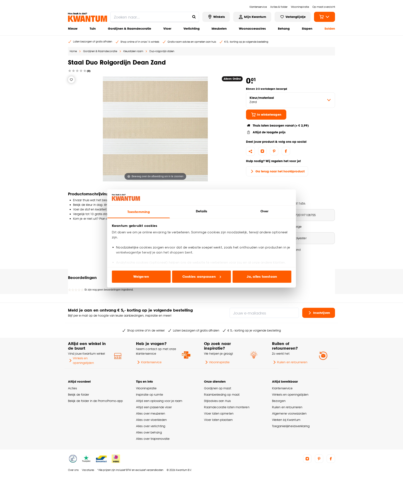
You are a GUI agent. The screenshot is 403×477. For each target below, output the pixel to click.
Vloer (167, 28)
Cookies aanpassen (199, 277)
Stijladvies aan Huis (217, 401)
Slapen (307, 28)
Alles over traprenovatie (153, 438)
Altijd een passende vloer (154, 407)
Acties (72, 388)
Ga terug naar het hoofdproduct (280, 171)
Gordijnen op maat (217, 388)
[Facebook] (286, 151)
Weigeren (141, 277)
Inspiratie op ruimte (149, 394)
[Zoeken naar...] (193, 16)
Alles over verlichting (150, 426)
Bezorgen (278, 401)
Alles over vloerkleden (151, 420)
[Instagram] (262, 151)
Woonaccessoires (252, 28)
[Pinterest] (274, 151)
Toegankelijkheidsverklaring (291, 426)
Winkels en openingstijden (83, 360)
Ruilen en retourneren (292, 362)
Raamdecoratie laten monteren (226, 407)
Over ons (73, 470)
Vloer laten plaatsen (218, 420)
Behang (284, 28)
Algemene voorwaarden (289, 413)
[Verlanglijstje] (71, 79)
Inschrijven (321, 312)
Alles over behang (149, 432)
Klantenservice (151, 362)
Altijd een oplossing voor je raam (159, 401)
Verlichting (191, 28)
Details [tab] (201, 211)
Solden (329, 28)
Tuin (93, 28)
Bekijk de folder (78, 394)
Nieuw (72, 28)
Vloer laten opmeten (218, 413)
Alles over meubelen (150, 413)
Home (73, 51)
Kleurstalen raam (133, 51)
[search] (154, 17)
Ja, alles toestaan (262, 277)
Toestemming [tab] (138, 212)
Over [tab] (264, 211)
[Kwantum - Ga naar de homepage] (87, 17)
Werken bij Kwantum (286, 420)
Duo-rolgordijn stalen (161, 51)
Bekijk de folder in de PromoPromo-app (95, 401)
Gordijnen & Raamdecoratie (129, 28)
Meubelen (219, 28)
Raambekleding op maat (221, 394)
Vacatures (88, 470)
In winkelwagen (269, 114)
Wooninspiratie (219, 362)
